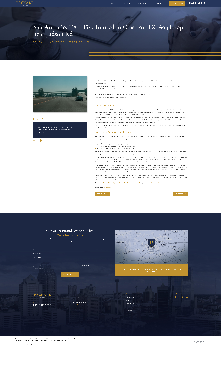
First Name (35, 246)
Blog (127, 300)
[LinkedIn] (183, 297)
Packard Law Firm (156, 183)
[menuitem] (17, 345)
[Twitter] (179, 297)
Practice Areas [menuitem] (143, 3)
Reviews (128, 307)
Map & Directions (77, 305)
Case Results (130, 303)
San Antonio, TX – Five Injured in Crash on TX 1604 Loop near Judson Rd (121, 183)
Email (71, 249)
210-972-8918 (196, 3)
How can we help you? (37, 257)
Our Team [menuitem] (127, 3)
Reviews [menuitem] (158, 3)
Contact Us (129, 310)
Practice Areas (130, 297)
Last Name (72, 246)
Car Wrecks (107, 187)
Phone (34, 249)
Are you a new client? (37, 253)
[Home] (24, 3)
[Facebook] (175, 297)
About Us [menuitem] (113, 3)
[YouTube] (187, 297)
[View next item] (41, 140)
